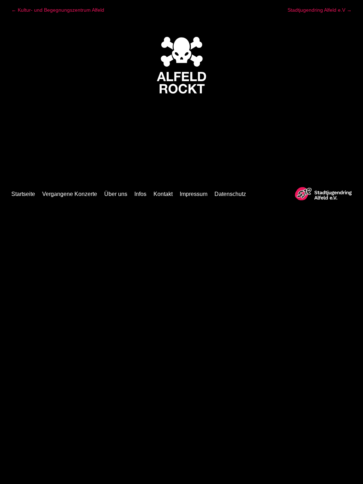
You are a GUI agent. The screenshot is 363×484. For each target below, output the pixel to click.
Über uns (115, 194)
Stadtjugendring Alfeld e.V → (319, 10)
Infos (140, 194)
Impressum (193, 194)
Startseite (23, 194)
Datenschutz (230, 194)
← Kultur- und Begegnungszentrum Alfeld (57, 10)
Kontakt (163, 194)
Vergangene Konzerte (69, 194)
